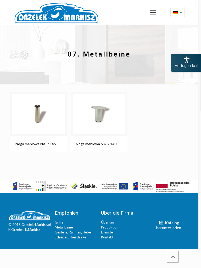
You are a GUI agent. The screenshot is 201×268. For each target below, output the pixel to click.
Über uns (108, 222)
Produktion (109, 227)
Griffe (59, 222)
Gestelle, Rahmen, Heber (73, 232)
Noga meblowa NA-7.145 (35, 144)
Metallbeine (64, 227)
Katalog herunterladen (168, 225)
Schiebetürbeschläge (70, 237)
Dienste (107, 232)
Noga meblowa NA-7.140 (96, 144)
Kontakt (107, 237)
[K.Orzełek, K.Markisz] (56, 12)
